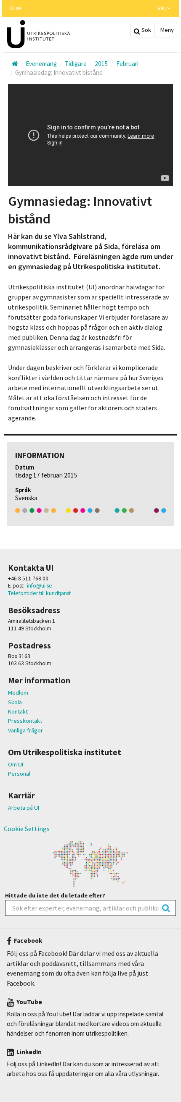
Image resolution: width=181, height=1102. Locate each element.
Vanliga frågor (25, 730)
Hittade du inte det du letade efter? (55, 895)
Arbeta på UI (23, 807)
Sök (145, 30)
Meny (166, 30)
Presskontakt (25, 720)
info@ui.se (39, 585)
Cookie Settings (27, 828)
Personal (19, 773)
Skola (15, 702)
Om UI (15, 764)
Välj (162, 8)
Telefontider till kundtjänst (39, 593)
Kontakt (18, 711)
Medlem (18, 692)
